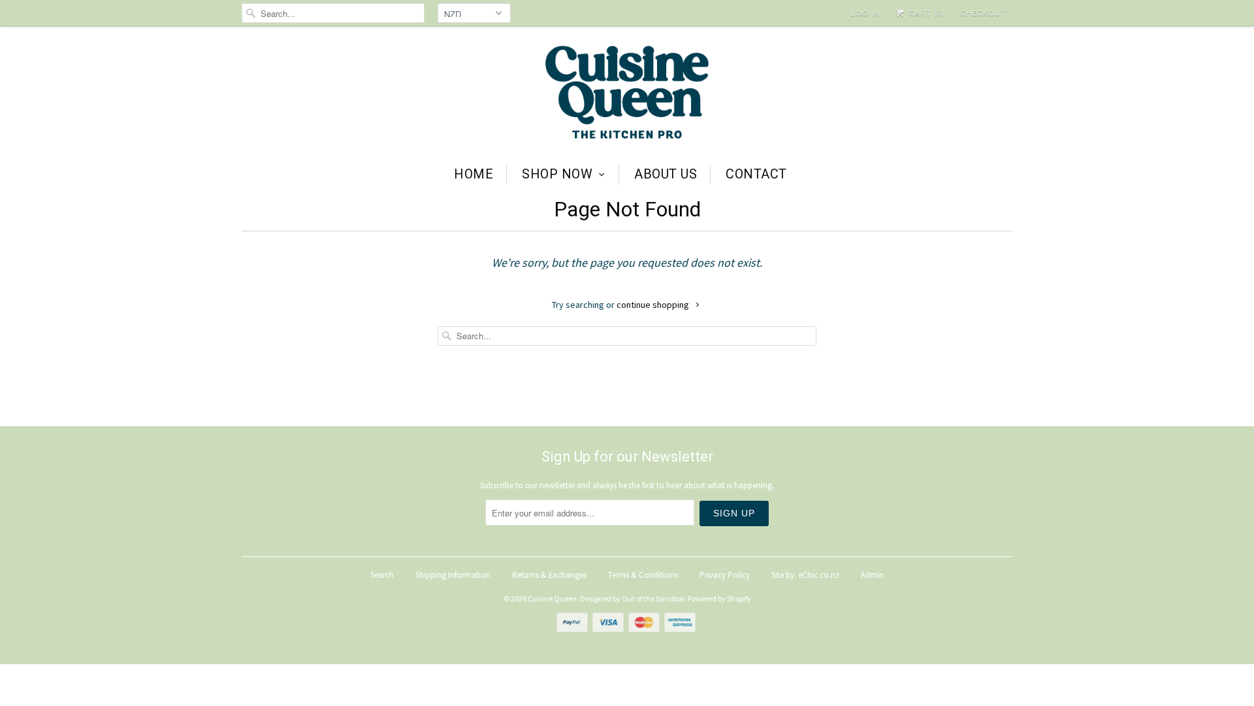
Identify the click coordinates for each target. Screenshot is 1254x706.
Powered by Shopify (719, 598)
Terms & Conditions (643, 574)
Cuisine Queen (552, 598)
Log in (865, 13)
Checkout (983, 13)
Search (382, 574)
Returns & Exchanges (549, 574)
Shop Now (557, 174)
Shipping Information (452, 574)
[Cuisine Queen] (627, 94)
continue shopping (654, 305)
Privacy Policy (724, 574)
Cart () (926, 13)
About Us (665, 174)
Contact (756, 174)
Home (473, 174)
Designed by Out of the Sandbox (632, 598)
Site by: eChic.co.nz (805, 574)
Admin (872, 574)
